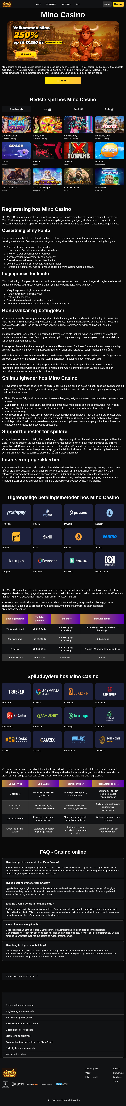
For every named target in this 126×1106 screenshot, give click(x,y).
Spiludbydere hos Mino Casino (21, 1048)
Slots (107, 109)
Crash (76, 109)
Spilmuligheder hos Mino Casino (22, 1023)
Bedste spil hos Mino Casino (20, 1005)
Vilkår (115, 1081)
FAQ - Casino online (16, 1054)
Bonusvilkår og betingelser (19, 1017)
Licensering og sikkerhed (18, 1036)
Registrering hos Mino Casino (20, 1011)
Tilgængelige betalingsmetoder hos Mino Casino (29, 1042)
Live (45, 109)
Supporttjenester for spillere (19, 1030)
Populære (14, 109)
